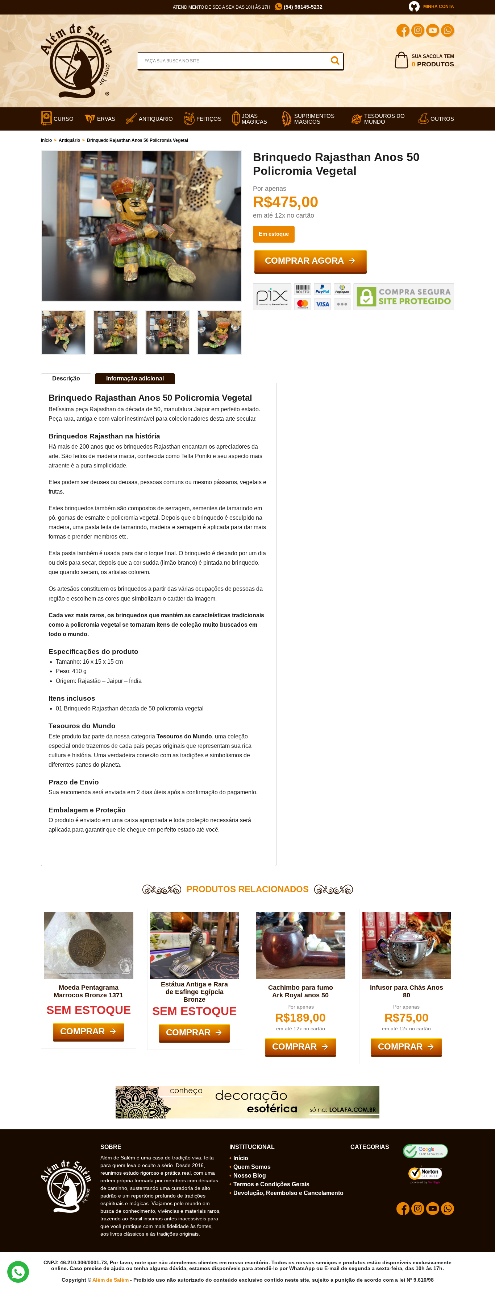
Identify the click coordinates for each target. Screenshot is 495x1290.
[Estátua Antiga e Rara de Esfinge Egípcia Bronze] (195, 915)
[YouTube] (432, 31)
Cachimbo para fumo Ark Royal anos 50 (300, 991)
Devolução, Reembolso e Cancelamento (288, 1193)
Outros (442, 119)
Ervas (106, 119)
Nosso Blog (249, 1175)
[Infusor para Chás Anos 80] (407, 915)
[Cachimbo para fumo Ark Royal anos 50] (300, 915)
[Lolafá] (247, 1089)
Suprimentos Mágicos (314, 119)
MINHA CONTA (438, 6)
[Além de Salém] (76, 26)
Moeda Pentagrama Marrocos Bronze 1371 (88, 991)
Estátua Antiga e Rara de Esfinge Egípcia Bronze (194, 992)
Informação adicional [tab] (135, 378)
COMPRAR (82, 1031)
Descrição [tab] (66, 378)
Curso (64, 119)
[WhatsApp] (447, 31)
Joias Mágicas (254, 119)
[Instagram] (417, 31)
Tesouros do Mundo (384, 119)
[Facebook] (402, 31)
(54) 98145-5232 (302, 7)
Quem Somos (252, 1167)
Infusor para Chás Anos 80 (406, 991)
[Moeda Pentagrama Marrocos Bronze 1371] (88, 915)
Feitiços (208, 119)
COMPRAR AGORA (304, 260)
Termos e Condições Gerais (271, 1184)
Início (46, 140)
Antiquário (156, 119)
